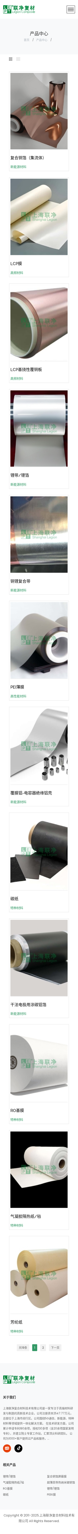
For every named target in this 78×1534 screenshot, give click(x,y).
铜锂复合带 (20, 581)
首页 (26, 40)
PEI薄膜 (17, 687)
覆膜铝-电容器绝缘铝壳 (31, 793)
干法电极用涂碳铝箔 (28, 1004)
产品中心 (41, 40)
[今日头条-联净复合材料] (7, 1448)
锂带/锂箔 (19, 475)
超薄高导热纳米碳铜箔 (61, 1482)
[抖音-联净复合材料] (18, 1448)
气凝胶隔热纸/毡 (25, 1216)
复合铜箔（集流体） (28, 158)
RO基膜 (17, 1110)
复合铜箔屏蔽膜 (57, 1476)
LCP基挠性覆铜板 (26, 369)
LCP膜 (16, 263)
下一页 (55, 1348)
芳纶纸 (16, 1322)
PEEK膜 (51, 1495)
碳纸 (14, 898)
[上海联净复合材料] (19, 1379)
